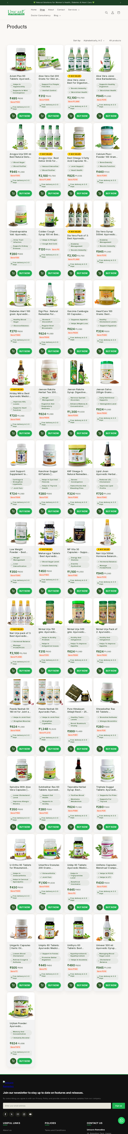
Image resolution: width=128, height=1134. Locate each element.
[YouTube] (30, 1114)
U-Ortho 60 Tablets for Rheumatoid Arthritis (20, 866)
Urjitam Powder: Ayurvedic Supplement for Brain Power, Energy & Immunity (20, 1025)
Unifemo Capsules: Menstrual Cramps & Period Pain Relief (106, 866)
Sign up (118, 1106)
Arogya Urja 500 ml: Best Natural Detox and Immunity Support (21, 155)
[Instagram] (24, 1114)
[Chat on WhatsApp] (121, 1120)
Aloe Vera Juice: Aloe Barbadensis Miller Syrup (106, 77)
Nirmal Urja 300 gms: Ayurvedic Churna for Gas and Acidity (78, 631)
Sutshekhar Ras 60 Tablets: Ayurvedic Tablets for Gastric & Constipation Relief (49, 788)
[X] (11, 1114)
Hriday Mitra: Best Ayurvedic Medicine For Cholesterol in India (21, 395)
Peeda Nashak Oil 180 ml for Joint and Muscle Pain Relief (21, 710)
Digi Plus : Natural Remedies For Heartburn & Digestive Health (48, 313)
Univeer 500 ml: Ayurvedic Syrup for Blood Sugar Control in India (105, 947)
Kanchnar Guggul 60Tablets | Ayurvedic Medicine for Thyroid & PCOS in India (50, 473)
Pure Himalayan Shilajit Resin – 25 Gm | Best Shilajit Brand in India (76, 710)
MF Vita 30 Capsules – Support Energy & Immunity (78, 551)
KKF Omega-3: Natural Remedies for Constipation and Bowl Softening (78, 473)
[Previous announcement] (7, 2)
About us (7, 1130)
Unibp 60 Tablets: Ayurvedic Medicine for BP (78, 866)
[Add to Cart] (13, 116)
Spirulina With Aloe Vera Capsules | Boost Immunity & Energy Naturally (20, 788)
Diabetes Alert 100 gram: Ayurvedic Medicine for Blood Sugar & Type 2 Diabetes (20, 313)
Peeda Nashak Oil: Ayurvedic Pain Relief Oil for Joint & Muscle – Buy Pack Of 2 (49, 710)
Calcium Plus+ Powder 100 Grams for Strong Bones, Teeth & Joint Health (106, 155)
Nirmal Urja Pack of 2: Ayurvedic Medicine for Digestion (106, 631)
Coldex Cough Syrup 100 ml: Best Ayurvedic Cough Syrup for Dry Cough (49, 233)
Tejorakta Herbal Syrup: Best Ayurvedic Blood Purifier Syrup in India (76, 788)
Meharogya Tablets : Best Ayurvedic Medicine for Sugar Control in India (49, 555)
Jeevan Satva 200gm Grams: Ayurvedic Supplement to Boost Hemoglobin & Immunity (106, 391)
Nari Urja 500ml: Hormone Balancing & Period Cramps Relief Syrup (107, 555)
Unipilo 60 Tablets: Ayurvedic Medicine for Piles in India (50, 947)
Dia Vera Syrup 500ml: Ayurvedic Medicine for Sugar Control (107, 233)
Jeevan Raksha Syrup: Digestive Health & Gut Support (76, 391)
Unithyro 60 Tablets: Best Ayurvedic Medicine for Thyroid (78, 947)
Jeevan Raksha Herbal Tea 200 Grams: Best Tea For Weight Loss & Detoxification (48, 391)
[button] (74, 10)
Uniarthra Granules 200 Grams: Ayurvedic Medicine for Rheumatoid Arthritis (50, 866)
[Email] (18, 1114)
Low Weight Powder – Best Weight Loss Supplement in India (20, 551)
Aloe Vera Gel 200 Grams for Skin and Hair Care (49, 77)
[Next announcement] (120, 2)
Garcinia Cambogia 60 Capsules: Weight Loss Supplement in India (78, 313)
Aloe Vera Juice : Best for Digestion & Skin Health (77, 81)
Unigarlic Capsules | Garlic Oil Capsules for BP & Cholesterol (20, 947)
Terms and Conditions (55, 1130)
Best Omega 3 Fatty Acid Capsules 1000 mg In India (78, 159)
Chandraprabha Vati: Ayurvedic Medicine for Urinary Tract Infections (18, 233)
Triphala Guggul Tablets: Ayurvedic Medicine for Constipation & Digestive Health (106, 788)
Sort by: (77, 40)
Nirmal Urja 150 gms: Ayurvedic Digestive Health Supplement (48, 631)
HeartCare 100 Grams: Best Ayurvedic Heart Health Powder (105, 313)
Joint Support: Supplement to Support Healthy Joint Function (19, 473)
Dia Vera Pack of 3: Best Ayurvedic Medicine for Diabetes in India (77, 237)
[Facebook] (5, 1114)
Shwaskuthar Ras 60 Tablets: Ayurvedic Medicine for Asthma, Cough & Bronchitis (107, 710)
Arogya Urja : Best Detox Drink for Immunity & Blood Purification (49, 159)
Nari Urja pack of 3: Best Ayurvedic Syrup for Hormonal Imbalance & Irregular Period (21, 635)
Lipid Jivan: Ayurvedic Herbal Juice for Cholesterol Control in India (107, 473)
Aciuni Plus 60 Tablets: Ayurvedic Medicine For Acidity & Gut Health (20, 77)
